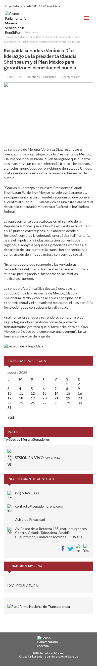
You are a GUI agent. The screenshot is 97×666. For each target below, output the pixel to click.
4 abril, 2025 (14, 77)
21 (56, 398)
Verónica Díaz (71, 77)
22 (68, 398)
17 (9, 398)
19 (33, 398)
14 (56, 393)
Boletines (33, 77)
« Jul (10, 417)
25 (21, 403)
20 (45, 398)
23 (80, 398)
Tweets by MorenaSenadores (27, 439)
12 (33, 393)
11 (21, 393)
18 (21, 398)
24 (9, 403)
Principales (49, 77)
